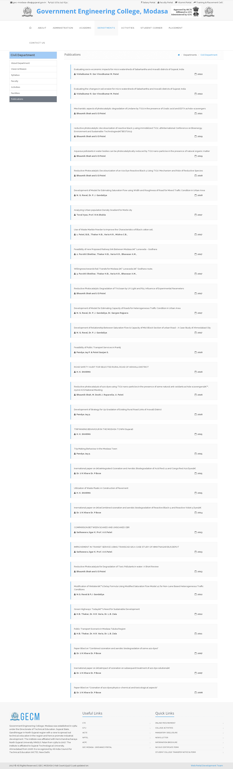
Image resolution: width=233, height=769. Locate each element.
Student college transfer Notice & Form (175, 752)
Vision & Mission (18, 69)
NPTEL (85, 738)
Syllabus (15, 75)
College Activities (164, 728)
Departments (106, 28)
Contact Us (37, 43)
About (42, 28)
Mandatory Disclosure (166, 733)
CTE (84, 723)
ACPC (84, 742)
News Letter (161, 738)
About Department (20, 63)
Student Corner (151, 28)
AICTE (84, 733)
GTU (84, 728)
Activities (127, 28)
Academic (85, 28)
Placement (176, 28)
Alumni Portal (184, 2)
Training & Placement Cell (209, 2)
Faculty (14, 81)
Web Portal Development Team (207, 765)
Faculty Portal (166, 2)
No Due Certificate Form (167, 747)
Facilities (15, 93)
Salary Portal (148, 2)
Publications (17, 99)
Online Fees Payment (165, 723)
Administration (63, 28)
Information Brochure (166, 742)
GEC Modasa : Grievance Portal (97, 747)
